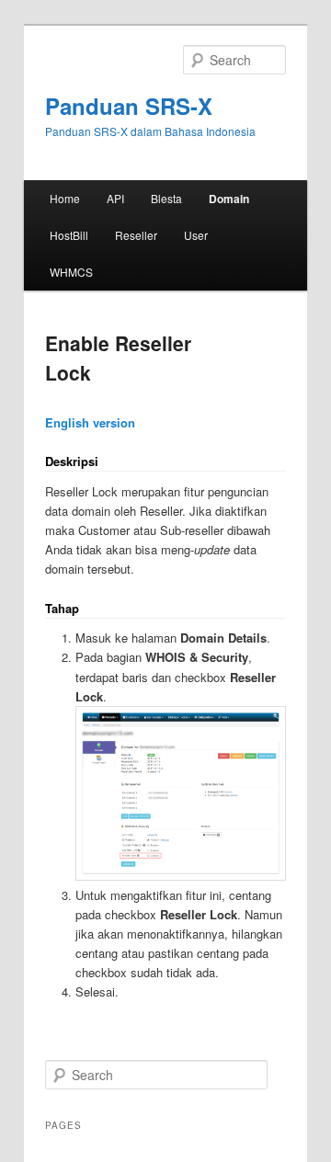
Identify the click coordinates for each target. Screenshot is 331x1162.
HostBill (69, 235)
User (196, 235)
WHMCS (71, 271)
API (115, 198)
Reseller (136, 235)
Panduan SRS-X (128, 105)
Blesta (166, 198)
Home (65, 198)
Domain (229, 198)
